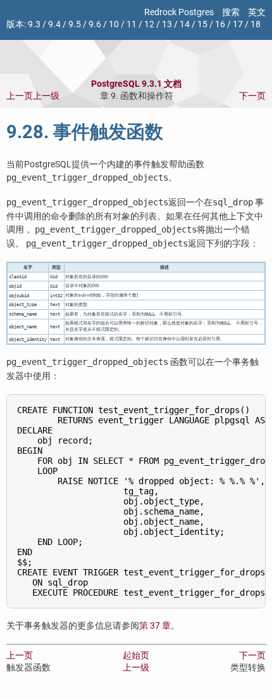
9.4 (54, 24)
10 (114, 24)
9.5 (74, 24)
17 (238, 24)
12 (149, 24)
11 (132, 24)
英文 (257, 12)
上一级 (46, 96)
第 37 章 (155, 625)
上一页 (19, 96)
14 (185, 24)
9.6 (95, 24)
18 (255, 24)
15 (202, 24)
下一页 (252, 96)
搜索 (231, 12)
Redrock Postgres (179, 12)
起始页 (136, 655)
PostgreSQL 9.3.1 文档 (136, 84)
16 (220, 24)
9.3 (34, 24)
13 (167, 24)
